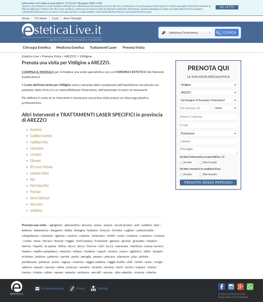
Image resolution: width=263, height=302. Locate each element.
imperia (152, 241)
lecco (81, 246)
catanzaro (98, 235)
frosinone (101, 241)
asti (136, 225)
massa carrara (153, 246)
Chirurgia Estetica (36, 47)
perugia (86, 256)
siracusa (71, 267)
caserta (72, 235)
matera (26, 251)
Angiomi (36, 129)
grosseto (138, 241)
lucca (109, 246)
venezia (70, 272)
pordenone (29, 262)
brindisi (117, 230)
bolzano (92, 230)
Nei (32, 179)
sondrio (85, 267)
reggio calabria (95, 262)
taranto (97, 267)
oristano (27, 256)
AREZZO (70, 56)
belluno (27, 230)
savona (50, 267)
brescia (105, 230)
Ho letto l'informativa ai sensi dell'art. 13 (202, 157)
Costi (55, 18)
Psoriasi (35, 191)
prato (55, 262)
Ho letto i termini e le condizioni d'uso (200, 169)
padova (40, 256)
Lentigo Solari (39, 173)
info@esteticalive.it (53, 288)
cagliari (129, 230)
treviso (26, 272)
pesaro (97, 256)
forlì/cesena (84, 241)
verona (107, 272)
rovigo (158, 262)
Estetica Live (30, 56)
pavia (75, 256)
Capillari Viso (39, 142)
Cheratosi (36, 148)
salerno (27, 267)
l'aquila (37, 246)
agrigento (55, 225)
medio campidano (45, 251)
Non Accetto (210, 162)
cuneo (27, 241)
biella (68, 230)
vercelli (96, 272)
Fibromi (35, 160)
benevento (41, 230)
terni (119, 267)
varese (58, 272)
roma (148, 262)
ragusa (65, 262)
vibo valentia (123, 272)
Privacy (81, 288)
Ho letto (227, 7)
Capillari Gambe (41, 135)
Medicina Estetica (70, 47)
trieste (37, 272)
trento (151, 267)
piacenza (123, 256)
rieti (129, 262)
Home (25, 18)
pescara (110, 256)
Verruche (36, 204)
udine (48, 272)
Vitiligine (36, 210)
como (120, 235)
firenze (58, 241)
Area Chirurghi (72, 18)
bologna (79, 230)
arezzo (108, 225)
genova (114, 241)
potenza (44, 262)
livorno (91, 246)
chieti (111, 235)
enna (37, 241)
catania (84, 235)
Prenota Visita (134, 47)
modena (89, 251)
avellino (147, 225)
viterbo (151, 272)
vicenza (139, 272)
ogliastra (135, 251)
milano (77, 251)
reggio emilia (116, 262)
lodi (101, 246)
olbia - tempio (153, 251)
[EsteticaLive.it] (77, 33)
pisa (134, 256)
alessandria (72, 225)
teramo (109, 267)
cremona (146, 235)
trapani (140, 267)
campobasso (30, 235)
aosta (97, 225)
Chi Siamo (40, 18)
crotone (159, 235)
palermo (52, 256)
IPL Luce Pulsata (41, 166)
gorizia (126, 241)
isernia (26, 246)
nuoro (123, 251)
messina (65, 251)
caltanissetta (144, 230)
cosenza (132, 235)
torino (129, 267)
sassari (38, 267)
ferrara (47, 241)
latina (62, 246)
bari (156, 225)
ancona (87, 225)
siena (60, 267)
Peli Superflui (39, 185)
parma (65, 256)
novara (112, 251)
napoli (101, 251)
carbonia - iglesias (53, 235)
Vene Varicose (39, 197)
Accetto (187, 162)
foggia (70, 241)
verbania (83, 272)
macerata (121, 246)
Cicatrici (35, 154)
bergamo (56, 230)
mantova (136, 246)
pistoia (143, 256)
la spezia (50, 246)
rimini (138, 262)
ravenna (78, 262)
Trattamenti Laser (103, 47)
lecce (71, 246)
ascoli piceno (123, 225)
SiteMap (103, 288)
